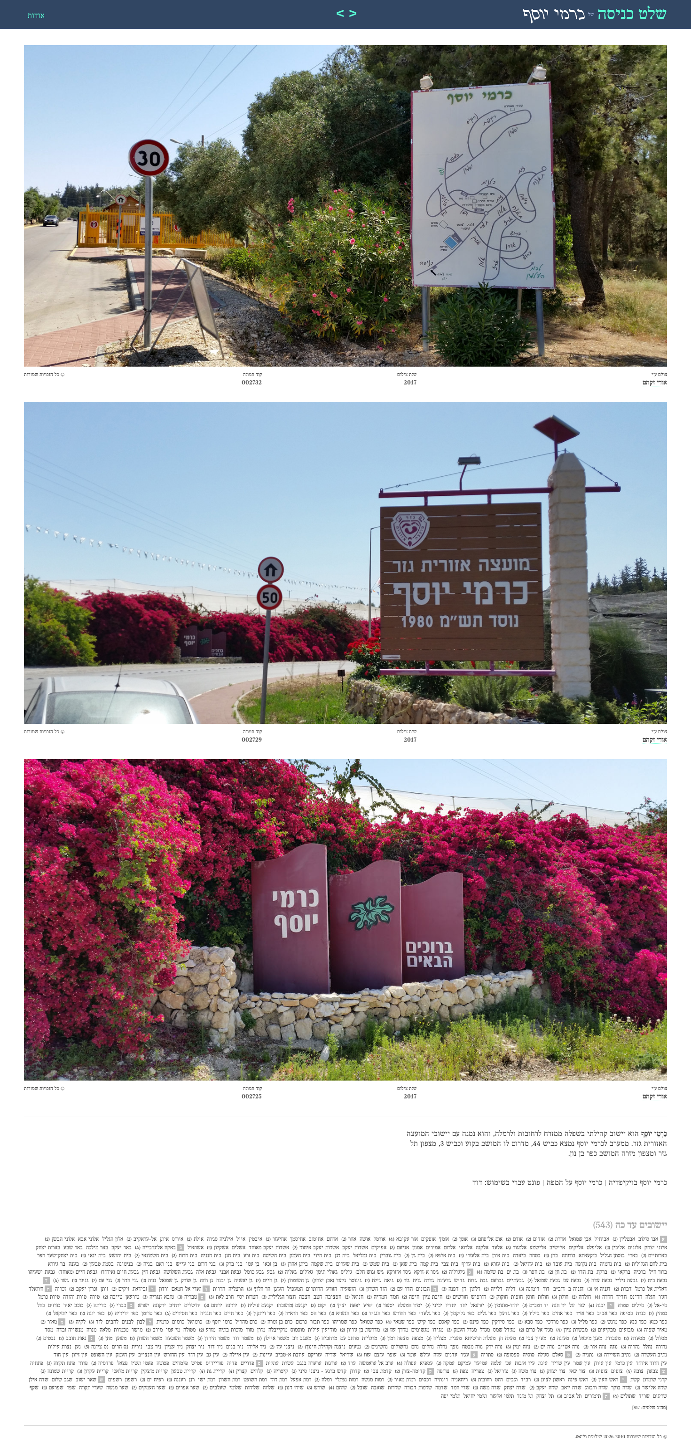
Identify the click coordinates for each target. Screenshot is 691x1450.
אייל (240, 1239)
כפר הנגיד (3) (376, 1313)
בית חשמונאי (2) (151, 1256)
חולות (543, 1297)
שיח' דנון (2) (291, 1388)
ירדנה (231, 1305)
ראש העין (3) (604, 1380)
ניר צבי (153, 1347)
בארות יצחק (48, 1248)
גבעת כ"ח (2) (654, 1280)
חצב (318, 1297)
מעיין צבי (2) (532, 1338)
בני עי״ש (185, 1264)
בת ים (513, 1272)
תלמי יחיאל (475, 1396)
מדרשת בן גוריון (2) (360, 1330)
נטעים (355, 1347)
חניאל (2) (354, 1297)
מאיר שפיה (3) (652, 1330)
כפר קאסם (449, 1322)
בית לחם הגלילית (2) (646, 1264)
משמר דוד (243, 1338)
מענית (455, 1338)
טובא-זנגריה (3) (158, 1297)
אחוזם (332, 1239)
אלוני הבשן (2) (60, 1239)
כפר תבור (319, 1322)
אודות (36, 16)
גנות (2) (148, 1280)
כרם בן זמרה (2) (276, 1322)
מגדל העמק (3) (462, 1330)
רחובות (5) (481, 1380)
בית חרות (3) (184, 1256)
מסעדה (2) (634, 1338)
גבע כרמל (254, 1272)
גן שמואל (168, 1280)
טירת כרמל (49, 1297)
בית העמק (300, 1256)
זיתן (104, 1289)
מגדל (485, 1330)
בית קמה (429, 1264)
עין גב (212, 1355)
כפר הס (318, 1313)
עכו (508, 1363)
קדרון (355, 1371)
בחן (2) (551, 1256)
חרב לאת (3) (221, 1297)
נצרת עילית (59, 1347)
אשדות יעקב (355, 1248)
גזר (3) (403, 1280)
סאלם (557, 1355)
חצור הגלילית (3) (278, 1297)
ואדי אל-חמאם (186, 1289)
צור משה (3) (523, 1371)
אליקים (576, 1248)
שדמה (441, 1388)
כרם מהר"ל (246, 1322)
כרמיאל (195, 1322)
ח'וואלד (36, 1289)
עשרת (288, 1363)
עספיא (426, 1363)
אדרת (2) (557, 1239)
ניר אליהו (256, 1347)
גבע (271, 1272)
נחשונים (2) (376, 1347)
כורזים (54, 1305)
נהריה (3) (630, 1347)
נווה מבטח (472, 1347)
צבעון (652, 1371)
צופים (617, 1371)
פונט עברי (526, 1183)
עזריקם (315, 1355)
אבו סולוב (648, 1239)
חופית (517, 1297)
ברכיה (640, 1272)
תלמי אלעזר (502, 1396)
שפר (71, 1388)
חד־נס (636, 1297)
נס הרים (120, 1347)
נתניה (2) (584, 1355)
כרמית (163, 1322)
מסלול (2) (657, 1338)
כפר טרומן (151, 1313)
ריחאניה (459, 1380)
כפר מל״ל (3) (584, 1322)
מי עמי (173, 1330)
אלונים (634, 1248)
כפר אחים (562, 1313)
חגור (663, 1297)
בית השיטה (274, 1256)
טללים (638, 1305)
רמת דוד (278, 1380)
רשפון (131, 1380)
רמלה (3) (323, 1380)
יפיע (368, 1305)
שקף (34, 1388)
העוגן (279, 1289)
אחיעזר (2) (276, 1239)
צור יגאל (577, 1371)
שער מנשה (117, 1388)
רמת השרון (229, 1380)
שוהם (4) (338, 1388)
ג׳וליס (346, 1272)
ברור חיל (658, 1272)
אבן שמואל (580, 1239)
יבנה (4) (597, 1305)
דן (464, 1289)
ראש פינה (578, 1380)
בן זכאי (270, 1264)
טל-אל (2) (657, 1305)
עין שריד (560, 1363)
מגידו (437, 1330)
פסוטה (163, 1363)
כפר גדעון (509, 1313)
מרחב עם (349, 1338)
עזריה (331, 1355)
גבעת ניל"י (626, 1280)
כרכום (301, 1322)
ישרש (143, 1305)
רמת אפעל (301, 1380)
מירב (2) (154, 1330)
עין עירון (603, 1363)
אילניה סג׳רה (220, 1239)
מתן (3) (105, 1338)
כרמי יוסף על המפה (574, 1183)
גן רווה (206, 1280)
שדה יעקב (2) (543, 1388)
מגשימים (420, 1330)
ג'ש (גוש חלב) (369, 1272)
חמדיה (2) (377, 1297)
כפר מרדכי (557, 1322)
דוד (477, 1183)
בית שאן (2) (405, 1264)
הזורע (331, 1289)
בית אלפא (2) (441, 1256)
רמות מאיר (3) (401, 1380)
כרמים (178, 1322)
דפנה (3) (450, 1289)
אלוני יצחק (655, 1248)
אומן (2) (460, 1239)
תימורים (593, 1396)
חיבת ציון (432, 1297)
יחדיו (451, 1305)
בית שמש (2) (375, 1264)
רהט (499, 1380)
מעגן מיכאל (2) (587, 1338)
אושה (365, 1239)
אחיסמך (298, 1239)
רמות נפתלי (346, 1380)
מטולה (189, 1330)
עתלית (272, 1363)
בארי (633, 1256)
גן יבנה (223, 1280)
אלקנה (482, 1248)
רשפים (115, 1380)
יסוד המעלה (410, 1305)
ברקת (602, 1272)
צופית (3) (598, 1371)
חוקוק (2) (498, 1297)
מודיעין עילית (322, 1330)
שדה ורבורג (596, 1388)
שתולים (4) (624, 1396)
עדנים (451, 1355)
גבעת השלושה (178, 1272)
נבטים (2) (45, 1338)
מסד (49, 1330)
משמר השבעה (179, 1338)
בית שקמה (322, 1264)
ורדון (163, 1289)
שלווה (269, 1388)
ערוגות (331, 1363)
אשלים (238, 1248)
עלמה (496, 1363)
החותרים (314, 1289)
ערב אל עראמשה (376, 1363)
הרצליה (235, 1289)
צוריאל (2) (497, 1371)
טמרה (623, 1305)
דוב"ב (559, 1289)
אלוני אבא (88, 1239)
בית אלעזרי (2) (474, 1256)
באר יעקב (121, 1248)
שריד (644, 1396)
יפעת (355, 1305)
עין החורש (174, 1355)
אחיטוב (316, 1239)
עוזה (437, 1355)
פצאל (122, 1363)
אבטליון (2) (623, 1239)
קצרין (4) (237, 1371)
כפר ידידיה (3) (123, 1313)
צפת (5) (460, 1371)
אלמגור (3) (516, 1248)
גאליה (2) (287, 1272)
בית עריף (471, 1264)
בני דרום (207, 1264)
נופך (454, 1347)
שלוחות (252, 1388)
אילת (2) (195, 1239)
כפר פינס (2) (475, 1322)
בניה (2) (144, 1264)
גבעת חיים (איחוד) (120, 1272)
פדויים (247, 1363)
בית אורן (501, 1256)
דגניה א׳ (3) (599, 1289)
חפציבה (333, 1297)
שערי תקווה (91, 1388)
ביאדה (519, 1256)
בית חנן (232, 1256)
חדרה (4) (604, 1297)
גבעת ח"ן (151, 1272)
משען (121, 1338)
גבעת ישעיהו (41, 1272)
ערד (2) (348, 1363)
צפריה (477, 1371)
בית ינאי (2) (93, 1256)
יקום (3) (319, 1305)
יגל (572, 1305)
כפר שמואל (371, 1322)
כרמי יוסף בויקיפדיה (638, 1183)
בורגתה (568, 1256)
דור (546, 1289)
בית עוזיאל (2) (527, 1264)
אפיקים (378, 1248)
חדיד (621, 1297)
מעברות (612, 1338)
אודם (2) (514, 1239)
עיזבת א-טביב (290, 1355)
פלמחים (180, 1363)
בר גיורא (56, 1264)
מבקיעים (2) (603, 1330)
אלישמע (538, 1248)
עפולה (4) (406, 1363)
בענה (74, 1264)
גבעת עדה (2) (598, 1280)
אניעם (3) (399, 1248)
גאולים (306, 1272)
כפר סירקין (503, 1322)
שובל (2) (359, 1388)
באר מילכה (97, 1248)
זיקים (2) (120, 1289)
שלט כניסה (632, 15)
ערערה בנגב (309, 1363)
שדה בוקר (621, 1388)
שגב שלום (62, 1380)
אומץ (444, 1239)
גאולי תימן (327, 1272)
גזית (417, 1280)
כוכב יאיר (73, 1305)
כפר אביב (607, 1313)
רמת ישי (206, 1380)
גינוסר (355, 1280)
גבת (483, 1280)
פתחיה (36, 1363)
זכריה (60, 1289)
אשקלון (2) (217, 1248)
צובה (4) (635, 1371)
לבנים (127, 1322)
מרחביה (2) (325, 1338)
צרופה (443, 1371)
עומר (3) (408, 1355)
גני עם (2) (102, 1280)
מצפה (417, 1338)
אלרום (449, 1248)
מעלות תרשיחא (480, 1338)
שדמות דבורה (418, 1388)
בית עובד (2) (559, 1264)
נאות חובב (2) (72, 1338)
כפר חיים (233, 1313)
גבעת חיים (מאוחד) (77, 1272)
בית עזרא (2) (497, 1264)
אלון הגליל (112, 1239)
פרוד (83, 1363)
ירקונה (159, 1305)
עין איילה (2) (235, 1355)
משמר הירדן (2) (213, 1338)
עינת (543, 1363)
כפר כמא (658, 1322)
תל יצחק (545, 1396)
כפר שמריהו (344, 1322)
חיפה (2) (410, 1297)
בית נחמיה (610, 1264)
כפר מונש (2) (613, 1322)
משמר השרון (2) (146, 1338)
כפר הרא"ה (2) (292, 1313)
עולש (425, 1355)
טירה (95, 1297)
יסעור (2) (385, 1305)
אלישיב (557, 1248)
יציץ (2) (338, 1305)
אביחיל (602, 1239)
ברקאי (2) (620, 1272)
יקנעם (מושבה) (292, 1305)
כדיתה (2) (96, 1305)
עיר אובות (525, 1363)
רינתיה (441, 1380)
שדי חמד (460, 1388)
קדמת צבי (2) (378, 1371)
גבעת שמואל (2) (543, 1280)
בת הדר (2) (582, 1272)
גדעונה (444, 1280)
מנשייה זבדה (69, 1330)
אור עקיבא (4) (403, 1239)
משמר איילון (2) (273, 1338)
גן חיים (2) (266, 1280)
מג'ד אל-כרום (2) (536, 1330)
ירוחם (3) (213, 1305)
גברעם (497, 1280)
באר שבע (73, 1248)
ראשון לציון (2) (549, 1380)
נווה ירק (494, 1347)
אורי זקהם (655, 383)
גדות (472, 1280)
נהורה (661, 1347)
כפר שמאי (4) (400, 1322)
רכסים (425, 1380)
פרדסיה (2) (102, 1363)
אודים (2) (535, 1239)
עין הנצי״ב (149, 1355)
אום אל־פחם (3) (487, 1239)
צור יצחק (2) (552, 1371)
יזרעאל (477, 1305)
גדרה (429, 1280)
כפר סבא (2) (530, 1322)
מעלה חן (507, 1338)
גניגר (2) (80, 1280)
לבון (141, 1322)
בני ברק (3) (231, 1264)
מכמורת (121, 1330)
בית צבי (449, 1264)
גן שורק (188, 1280)
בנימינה (125, 1264)
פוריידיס (215, 1363)
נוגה (614, 1347)
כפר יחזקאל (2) (61, 1313)
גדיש (459, 1280)
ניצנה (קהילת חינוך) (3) (322, 1347)
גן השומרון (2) (295, 1280)
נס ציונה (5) (96, 1347)
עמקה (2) (445, 1363)
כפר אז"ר (585, 1313)
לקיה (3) (77, 1322)
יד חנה (559, 1305)
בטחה (535, 1256)
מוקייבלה (277, 1330)
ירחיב (175, 1305)
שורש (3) (316, 1388)
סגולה (543, 1355)
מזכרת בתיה (231, 1330)
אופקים (428, 1239)
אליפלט (594, 1248)
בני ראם (164, 1264)
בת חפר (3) (533, 1272)
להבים (112, 1322)
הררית (219, 1289)
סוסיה (528, 1355)
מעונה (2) (559, 1338)
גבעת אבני (230, 1272)
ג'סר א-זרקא (426, 1272)
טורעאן (132, 1297)
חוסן (530, 1297)
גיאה (388, 1280)
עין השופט (101, 1355)
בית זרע (251, 1256)
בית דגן (342, 1256)
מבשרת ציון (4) (572, 1330)
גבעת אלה (206, 1272)
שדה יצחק (515, 1388)
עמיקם (464, 1363)
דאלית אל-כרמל (651, 1289)
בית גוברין (390, 1256)
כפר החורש (404, 1313)
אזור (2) (348, 1239)
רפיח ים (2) (152, 1380)
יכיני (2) (433, 1305)
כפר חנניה (210, 1313)
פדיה (232, 1363)
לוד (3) (95, 1322)
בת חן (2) (557, 1272)
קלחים (257, 1371)
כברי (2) (118, 1305)
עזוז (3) (364, 1355)
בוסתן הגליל (612, 1256)
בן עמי (252, 1264)
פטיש (197, 1363)
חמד (394, 1297)
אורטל (379, 1239)
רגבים (512, 1380)
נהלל (647, 1347)
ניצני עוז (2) (281, 1347)
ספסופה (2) (508, 1355)
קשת (635, 1380)
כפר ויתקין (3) (260, 1313)
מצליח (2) (436, 1338)
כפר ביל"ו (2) (535, 1313)
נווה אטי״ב (569, 1347)
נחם (415, 1347)
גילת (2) (373, 1280)
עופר (392, 1355)
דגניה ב (576, 1289)
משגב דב (301, 1338)
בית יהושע (120, 1256)
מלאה (105, 1330)
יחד (463, 1305)
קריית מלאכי (125, 1371)
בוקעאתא (588, 1256)
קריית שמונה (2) (57, 1371)
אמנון (417, 1248)
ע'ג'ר (465, 1355)
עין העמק (125, 1355)
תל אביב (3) (569, 1396)
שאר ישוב (86, 1380)
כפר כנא (638, 1322)
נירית (137, 1347)
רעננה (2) (176, 1380)
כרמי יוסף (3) (218, 1322)
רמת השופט (255, 1380)
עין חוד (61, 1355)
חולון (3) (560, 1297)
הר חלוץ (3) (258, 1289)
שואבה (378, 1388)
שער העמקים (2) (148, 1388)
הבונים (423, 1289)
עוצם (379, 1355)
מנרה (91, 1330)
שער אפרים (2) (184, 1388)
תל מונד (525, 1396)
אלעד (497, 1248)
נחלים (428, 1347)
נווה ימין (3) (518, 1347)
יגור (581, 1305)
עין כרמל (624, 1363)
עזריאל (346, 1355)
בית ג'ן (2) (414, 1256)
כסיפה (626, 1313)
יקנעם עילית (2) (257, 1305)
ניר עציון (174, 1347)
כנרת (640, 1313)
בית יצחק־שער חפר (57, 1256)
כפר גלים (487, 1313)
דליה (511, 1289)
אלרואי (465, 1248)
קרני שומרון (655, 1380)
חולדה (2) (581, 1297)
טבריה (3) (187, 1297)
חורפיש (478, 1297)
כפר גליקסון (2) (458, 1313)
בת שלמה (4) (490, 1272)
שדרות (394, 1388)
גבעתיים (515, 1280)
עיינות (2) (262, 1355)
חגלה (650, 1297)
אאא (578, 1437)
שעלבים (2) (214, 1388)
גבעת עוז (572, 1280)
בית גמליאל (365, 1256)
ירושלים (192, 1305)
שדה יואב (571, 1388)
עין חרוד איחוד (651, 1363)
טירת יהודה (74, 1297)
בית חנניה (211, 1256)
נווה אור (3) (594, 1347)
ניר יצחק (195, 1347)
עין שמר (581, 1363)
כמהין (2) (658, 1313)
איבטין (255, 1239)
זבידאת (140, 1289)
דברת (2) (623, 1289)
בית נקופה (586, 1264)
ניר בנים (234, 1347)
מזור (250, 1330)
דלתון (475, 1289)
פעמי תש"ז (142, 1363)
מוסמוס (298, 1330)
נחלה (442, 1347)
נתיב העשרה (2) (650, 1355)
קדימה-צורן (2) (410, 1371)
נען (78, 1347)
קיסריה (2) (277, 1371)
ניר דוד (215, 1347)
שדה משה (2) (487, 1388)
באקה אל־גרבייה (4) (155, 1248)
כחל (41, 1305)
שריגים (660, 1396)
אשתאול (196, 1248)
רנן (192, 1380)
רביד (526, 1380)
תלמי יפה (450, 1396)
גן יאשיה (243, 1280)
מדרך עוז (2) (395, 1330)
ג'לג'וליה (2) (453, 1272)
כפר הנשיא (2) (344, 1313)
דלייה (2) (493, 1289)
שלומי (235, 1388)
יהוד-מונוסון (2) (503, 1305)
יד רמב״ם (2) (535, 1305)
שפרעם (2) (52, 1388)
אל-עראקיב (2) (141, 1239)
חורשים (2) (457, 1297)
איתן (164, 1239)
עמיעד (480, 1363)
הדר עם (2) (401, 1289)
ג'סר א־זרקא (399, 1272)
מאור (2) (48, 1322)
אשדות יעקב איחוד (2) (315, 1248)
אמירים (433, 1248)
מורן (261, 1330)
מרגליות (369, 1338)
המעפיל (295, 1289)
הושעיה (348, 1289)
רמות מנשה (372, 1380)
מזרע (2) (207, 1330)
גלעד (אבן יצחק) (329, 1280)
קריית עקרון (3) (93, 1371)
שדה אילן (38, 1380)
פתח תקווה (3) (61, 1363)
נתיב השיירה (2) (614, 1355)
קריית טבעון (183, 1371)
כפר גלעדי (429, 1313)
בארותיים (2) (654, 1256)
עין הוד (195, 1355)
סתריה (487, 1355)
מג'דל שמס (504, 1330)
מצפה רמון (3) (394, 1338)
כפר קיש (426, 1322)
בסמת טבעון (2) (98, 1264)
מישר (137, 1330)
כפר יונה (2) (92, 1313)
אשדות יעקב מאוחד (269, 1248)
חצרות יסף (247, 1297)
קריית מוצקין (154, 1371)
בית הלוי (322, 1256)
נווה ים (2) (544, 1347)
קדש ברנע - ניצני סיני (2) (318, 1371)
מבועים (626, 1330)
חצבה (304, 1297)
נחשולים (399, 1347)
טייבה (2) (112, 1297)
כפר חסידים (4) (181, 1313)
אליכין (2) (615, 1248)
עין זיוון (79, 1355)
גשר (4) (61, 1280)
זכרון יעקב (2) (83, 1289)
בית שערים (347, 1264)
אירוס (177, 1239)
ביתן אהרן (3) (294, 1264)
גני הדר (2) (126, 1280)
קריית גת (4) (212, 1371)
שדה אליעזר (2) (651, 1388)
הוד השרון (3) (373, 1289)
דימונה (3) (529, 1289)
